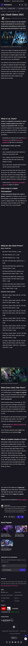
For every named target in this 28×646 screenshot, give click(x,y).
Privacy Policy (18, 592)
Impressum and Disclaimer (7, 595)
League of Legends (12, 11)
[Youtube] (15, 642)
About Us (17, 598)
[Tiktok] (21, 642)
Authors (2, 600)
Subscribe (22, 569)
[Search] (22, 5)
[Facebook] (10, 642)
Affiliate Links (5, 592)
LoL (2, 8)
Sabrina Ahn (7, 505)
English (13, 637)
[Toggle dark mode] (19, 5)
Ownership (17, 600)
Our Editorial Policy (5, 598)
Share (12, 516)
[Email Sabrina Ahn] (22, 517)
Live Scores (21, 8)
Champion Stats (11, 8)
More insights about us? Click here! (9, 585)
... (24, 511)
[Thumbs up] (18, 517)
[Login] (25, 5)
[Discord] (12, 642)
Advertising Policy (18, 595)
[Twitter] (7, 642)
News (5, 8)
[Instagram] (18, 642)
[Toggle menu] (2, 5)
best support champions (17, 424)
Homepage (3, 11)
